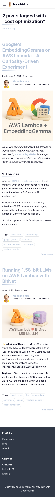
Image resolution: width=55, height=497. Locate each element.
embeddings (32, 234)
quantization (38, 395)
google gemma (11, 239)
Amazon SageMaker (25, 154)
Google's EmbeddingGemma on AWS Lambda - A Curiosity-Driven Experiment (26, 56)
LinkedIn (6, 469)
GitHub (6, 464)
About (5, 448)
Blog (4, 443)
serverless (27, 239)
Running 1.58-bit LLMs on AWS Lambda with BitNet (27, 275)
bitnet (20, 400)
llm (27, 395)
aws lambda (17, 234)
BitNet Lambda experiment (26, 181)
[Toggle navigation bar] (4, 4)
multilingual (28, 244)
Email (5, 473)
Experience (8, 439)
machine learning (12, 244)
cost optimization (12, 249)
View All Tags (9, 28)
